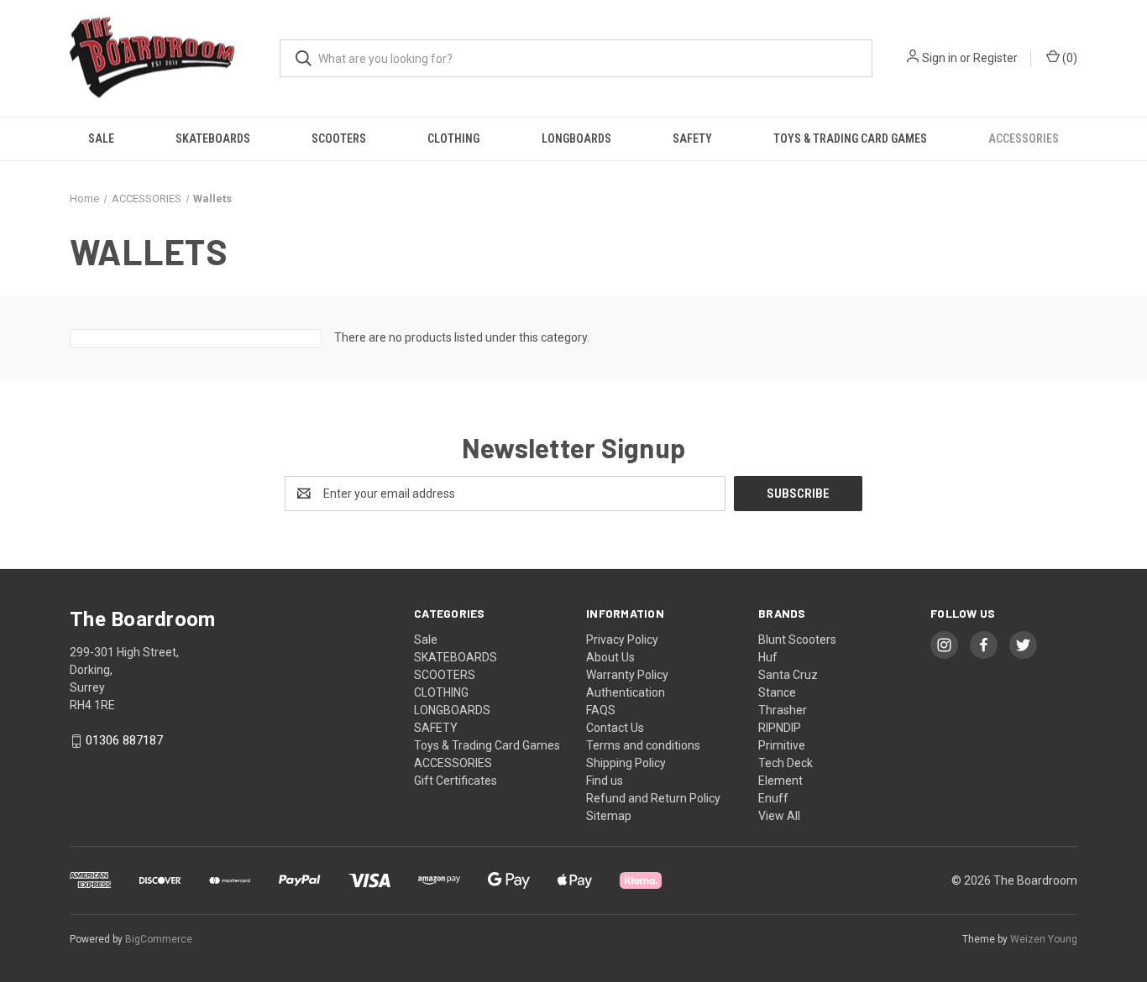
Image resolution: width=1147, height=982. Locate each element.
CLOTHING (453, 138)
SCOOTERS (339, 138)
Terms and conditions (643, 745)
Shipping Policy (626, 763)
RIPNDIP (779, 727)
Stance (777, 692)
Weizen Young (1043, 939)
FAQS (600, 710)
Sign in (939, 58)
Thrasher (782, 710)
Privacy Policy (622, 639)
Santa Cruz (788, 675)
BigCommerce (158, 939)
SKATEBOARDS (212, 138)
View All (779, 816)
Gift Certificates (455, 780)
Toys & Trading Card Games (850, 138)
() (1068, 58)
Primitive (781, 745)
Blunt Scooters (797, 639)
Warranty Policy (627, 675)
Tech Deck (785, 763)
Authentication (625, 692)
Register (995, 58)
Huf (768, 657)
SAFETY (692, 138)
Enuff (773, 798)
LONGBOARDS (576, 138)
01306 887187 (124, 741)
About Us (610, 657)
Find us (604, 780)
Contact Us (615, 727)
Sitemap (608, 816)
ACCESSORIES (1023, 138)
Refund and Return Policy (653, 798)
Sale (101, 138)
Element (780, 780)
